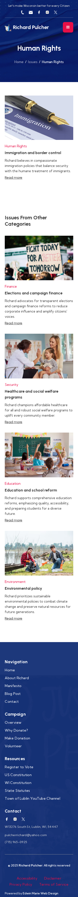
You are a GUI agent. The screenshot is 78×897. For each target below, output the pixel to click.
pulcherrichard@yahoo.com (26, 835)
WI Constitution (18, 782)
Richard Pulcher (30, 865)
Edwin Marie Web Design (40, 893)
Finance (11, 286)
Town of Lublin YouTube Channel (32, 798)
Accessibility (27, 878)
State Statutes (17, 790)
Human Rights (16, 146)
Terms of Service (53, 884)
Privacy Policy (21, 884)
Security (11, 384)
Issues (32, 62)
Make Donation (17, 738)
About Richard (17, 678)
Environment (15, 581)
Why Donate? (16, 730)
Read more (13, 177)
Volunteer (13, 746)
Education (13, 483)
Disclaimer (52, 878)
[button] (68, 27)
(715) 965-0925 (16, 842)
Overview (13, 722)
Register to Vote (19, 767)
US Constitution (18, 775)
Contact (12, 701)
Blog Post (13, 693)
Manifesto (13, 685)
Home (19, 62)
